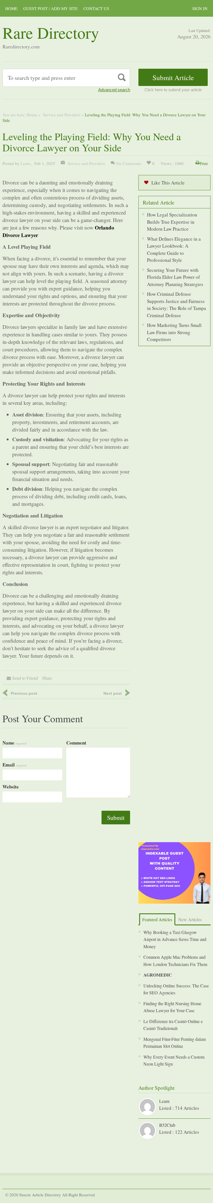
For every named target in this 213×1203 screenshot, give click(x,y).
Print (204, 163)
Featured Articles (157, 919)
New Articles (190, 919)
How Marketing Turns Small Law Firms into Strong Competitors (174, 332)
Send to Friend (25, 678)
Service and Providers (61, 114)
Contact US (96, 8)
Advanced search (114, 89)
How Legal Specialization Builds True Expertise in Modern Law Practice (172, 221)
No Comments (128, 163)
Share (47, 678)
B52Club (167, 1125)
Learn (26, 163)
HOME (11, 8)
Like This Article (168, 182)
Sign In (199, 8)
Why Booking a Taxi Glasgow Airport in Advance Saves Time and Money (174, 939)
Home (32, 114)
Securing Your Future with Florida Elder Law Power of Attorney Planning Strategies (175, 277)
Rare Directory (50, 32)
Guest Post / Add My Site (50, 8)
